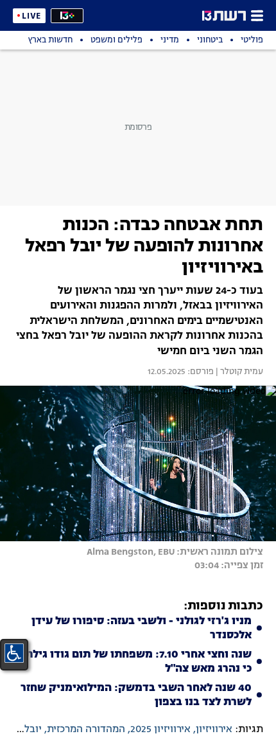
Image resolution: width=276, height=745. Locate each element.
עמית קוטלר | (238, 372)
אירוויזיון (214, 729)
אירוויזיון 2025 (160, 729)
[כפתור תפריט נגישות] (14, 653)
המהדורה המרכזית (86, 729)
